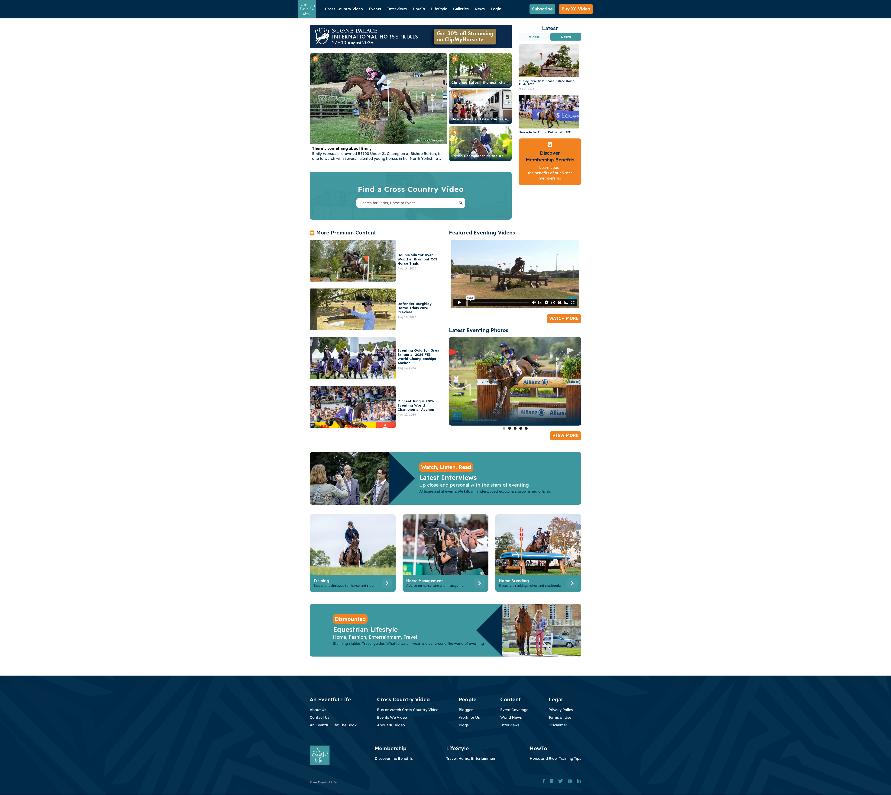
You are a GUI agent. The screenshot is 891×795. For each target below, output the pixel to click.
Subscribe (542, 9)
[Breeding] (538, 554)
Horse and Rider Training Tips (555, 758)
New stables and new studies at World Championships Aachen (506, 119)
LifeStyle (439, 8)
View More (565, 435)
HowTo (419, 8)
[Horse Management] (445, 554)
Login (496, 8)
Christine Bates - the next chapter (482, 82)
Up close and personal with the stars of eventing (474, 485)
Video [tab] (534, 37)
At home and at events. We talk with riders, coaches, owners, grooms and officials (485, 491)
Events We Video (392, 717)
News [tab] (566, 37)
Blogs (464, 725)
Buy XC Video (576, 9)
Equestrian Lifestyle (365, 629)
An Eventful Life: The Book (333, 725)
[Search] (461, 203)
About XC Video (391, 725)
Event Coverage (514, 709)
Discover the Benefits (394, 758)
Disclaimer (558, 725)
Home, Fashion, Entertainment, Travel (375, 637)
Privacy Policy (561, 709)
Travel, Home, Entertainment (471, 758)
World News (511, 717)
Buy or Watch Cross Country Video (408, 709)
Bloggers (467, 709)
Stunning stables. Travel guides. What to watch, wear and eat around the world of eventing (408, 643)
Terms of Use (560, 717)
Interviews (397, 8)
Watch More (564, 318)
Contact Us (319, 717)
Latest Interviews (448, 477)
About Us (318, 709)
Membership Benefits (550, 160)
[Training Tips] (352, 554)
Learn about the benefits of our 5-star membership (550, 173)
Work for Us (469, 717)
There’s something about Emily (342, 148)
